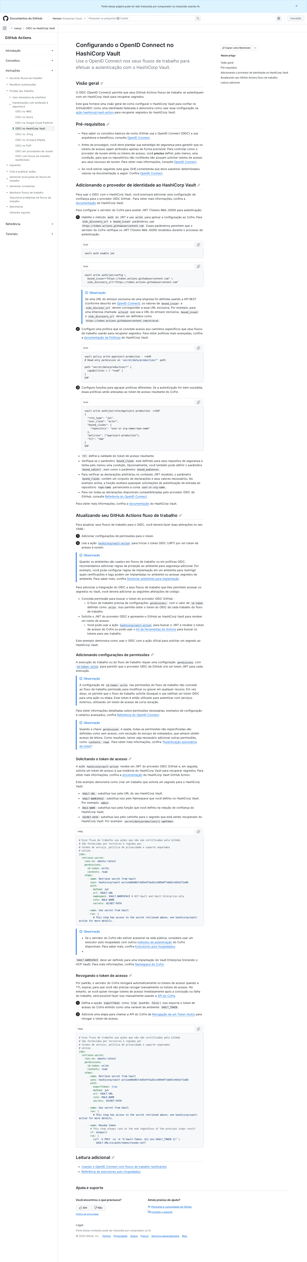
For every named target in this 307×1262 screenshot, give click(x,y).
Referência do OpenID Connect (126, 496)
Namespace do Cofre (149, 964)
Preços (145, 1235)
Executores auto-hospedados (155, 946)
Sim (85, 1207)
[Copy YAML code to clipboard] (198, 831)
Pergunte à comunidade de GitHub (171, 1206)
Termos (106, 1235)
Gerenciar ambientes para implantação (153, 578)
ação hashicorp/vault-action (95, 112)
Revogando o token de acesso (102, 975)
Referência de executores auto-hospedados (111, 1171)
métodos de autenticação (155, 942)
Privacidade (120, 1235)
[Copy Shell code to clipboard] (198, 244)
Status (134, 1235)
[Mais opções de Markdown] (255, 48)
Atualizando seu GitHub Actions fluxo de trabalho (126, 515)
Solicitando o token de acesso (101, 759)
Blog (184, 1235)
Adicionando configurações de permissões (112, 655)
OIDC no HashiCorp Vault (40, 28)
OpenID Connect (138, 137)
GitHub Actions (18, 38)
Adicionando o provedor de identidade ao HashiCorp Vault (136, 185)
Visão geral (87, 83)
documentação (86, 203)
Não (100, 1207)
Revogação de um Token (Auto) (173, 1014)
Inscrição (295, 18)
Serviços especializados (165, 1235)
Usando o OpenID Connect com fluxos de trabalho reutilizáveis (124, 1166)
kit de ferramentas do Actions (156, 629)
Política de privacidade (87, 1214)
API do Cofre (166, 995)
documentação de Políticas (102, 337)
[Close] (297, 6)
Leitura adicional (93, 1157)
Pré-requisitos (90, 124)
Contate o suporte (161, 1211)
